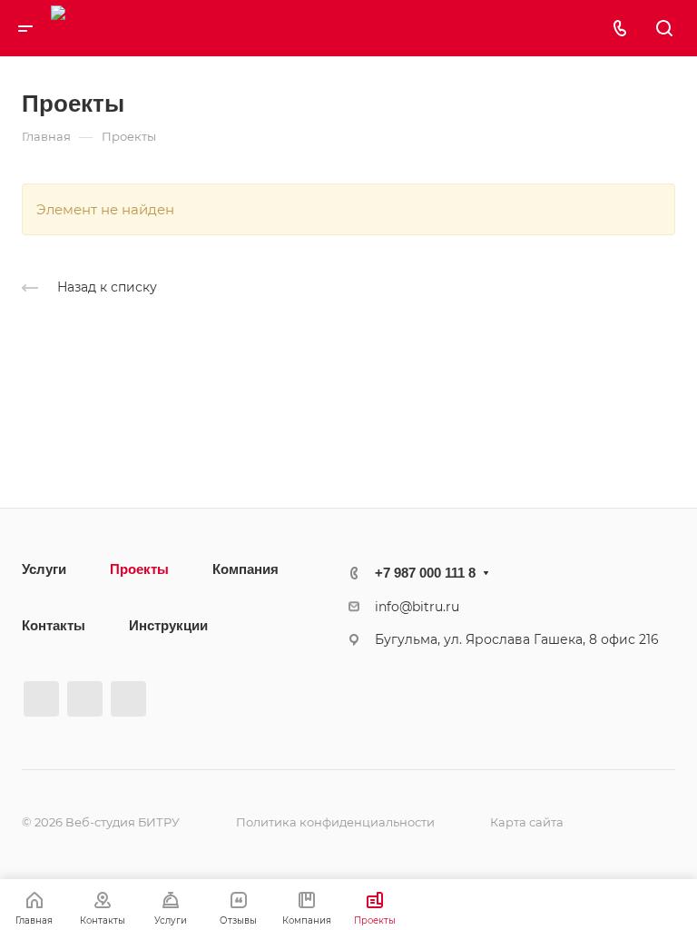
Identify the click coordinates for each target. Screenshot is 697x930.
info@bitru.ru (417, 607)
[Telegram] (85, 699)
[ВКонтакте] (41, 699)
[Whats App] (128, 699)
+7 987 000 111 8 (425, 572)
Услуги (44, 569)
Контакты (53, 625)
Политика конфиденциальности (335, 822)
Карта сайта (527, 822)
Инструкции (168, 625)
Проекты (139, 569)
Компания (245, 569)
